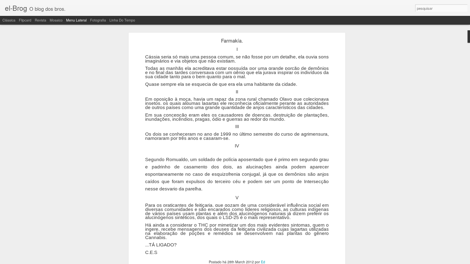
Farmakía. (232, 40)
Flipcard (25, 20)
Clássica (8, 20)
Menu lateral (76, 20)
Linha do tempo (122, 20)
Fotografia (98, 20)
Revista (40, 20)
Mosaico (56, 20)
